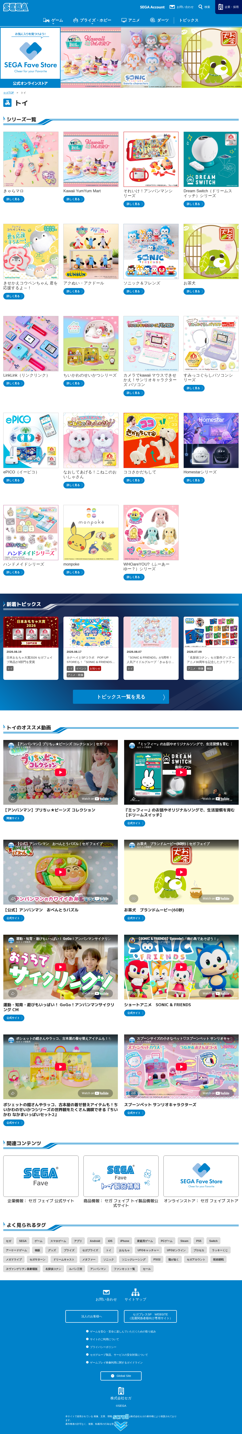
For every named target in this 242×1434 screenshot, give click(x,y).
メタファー (88, 1259)
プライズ (69, 1250)
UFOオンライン (176, 1250)
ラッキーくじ (220, 1250)
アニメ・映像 (75, 675)
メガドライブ (14, 1259)
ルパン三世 (75, 1269)
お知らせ (95, 668)
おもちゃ (124, 1250)
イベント (81, 668)
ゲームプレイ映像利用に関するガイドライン (116, 1362)
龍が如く (173, 1259)
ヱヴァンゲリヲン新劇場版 (22, 1269)
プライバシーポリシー (103, 1347)
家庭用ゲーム (145, 1241)
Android (95, 1241)
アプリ (78, 1241)
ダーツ (163, 20)
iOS (110, 1241)
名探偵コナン (53, 1269)
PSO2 (157, 1259)
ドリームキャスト (63, 1259)
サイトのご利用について (104, 1339)
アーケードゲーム (16, 1250)
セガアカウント (196, 1259)
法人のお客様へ (91, 1316)
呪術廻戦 (218, 1259)
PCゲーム (167, 1241)
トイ (10, 668)
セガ (8, 1241)
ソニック (108, 1259)
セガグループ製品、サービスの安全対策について (119, 1354)
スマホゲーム (58, 1241)
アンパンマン (98, 1269)
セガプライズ (90, 1250)
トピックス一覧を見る (121, 696)
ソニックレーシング (134, 1259)
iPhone (124, 1241)
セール (147, 1269)
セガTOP (8, 92)
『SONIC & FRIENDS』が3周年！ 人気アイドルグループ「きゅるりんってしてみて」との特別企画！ (149, 659)
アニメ (134, 20)
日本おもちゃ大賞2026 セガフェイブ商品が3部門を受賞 (30, 659)
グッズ (52, 1250)
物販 (209, 668)
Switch (213, 1241)
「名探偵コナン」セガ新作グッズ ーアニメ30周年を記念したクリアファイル (211, 659)
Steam (184, 1241)
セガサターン (37, 1259)
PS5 (198, 1241)
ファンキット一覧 (124, 1269)
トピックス (189, 20)
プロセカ (199, 1250)
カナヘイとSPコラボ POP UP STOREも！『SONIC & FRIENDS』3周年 (91, 659)
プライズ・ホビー (95, 20)
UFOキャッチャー (148, 1250)
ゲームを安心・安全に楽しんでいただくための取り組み (123, 1331)
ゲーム (57, 20)
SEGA (23, 1241)
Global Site (124, 1376)
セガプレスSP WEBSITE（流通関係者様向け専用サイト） (150, 1316)
